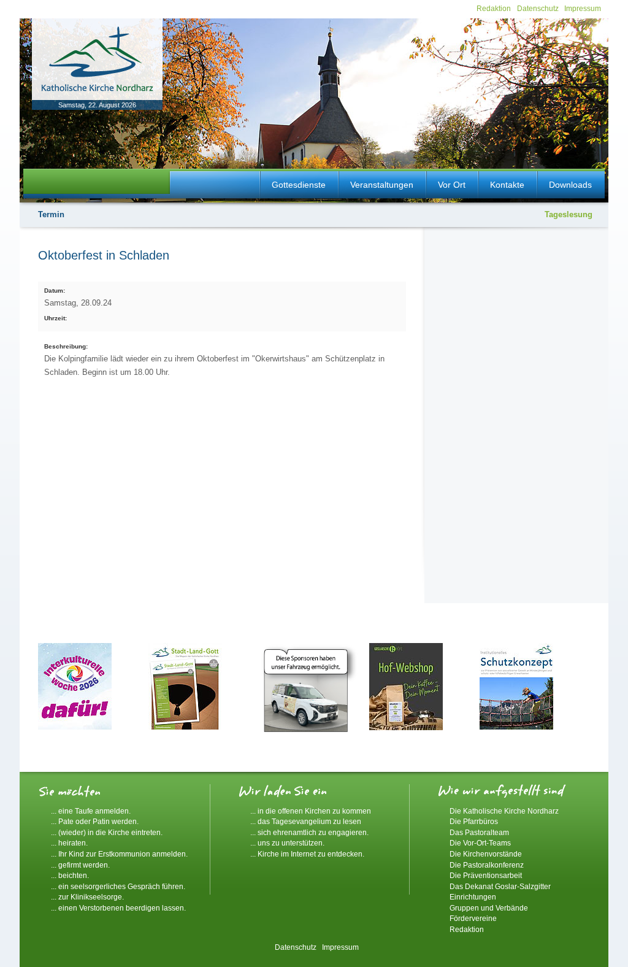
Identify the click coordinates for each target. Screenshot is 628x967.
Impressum (582, 8)
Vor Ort (451, 185)
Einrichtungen (473, 897)
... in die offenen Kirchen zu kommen (310, 811)
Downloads (570, 185)
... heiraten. (69, 843)
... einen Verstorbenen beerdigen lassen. (118, 908)
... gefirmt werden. (80, 865)
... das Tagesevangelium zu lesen (305, 821)
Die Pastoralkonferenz (487, 865)
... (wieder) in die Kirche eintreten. (107, 832)
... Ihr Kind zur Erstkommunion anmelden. (119, 854)
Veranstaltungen (381, 185)
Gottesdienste (299, 185)
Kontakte (507, 185)
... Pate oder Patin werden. (95, 821)
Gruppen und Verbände (489, 908)
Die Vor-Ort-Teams (480, 843)
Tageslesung (568, 214)
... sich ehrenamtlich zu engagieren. (309, 832)
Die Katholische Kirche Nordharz (504, 811)
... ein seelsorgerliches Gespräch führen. (118, 886)
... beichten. (70, 875)
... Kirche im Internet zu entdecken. (307, 854)
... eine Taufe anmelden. (91, 811)
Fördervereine (473, 918)
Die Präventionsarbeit (486, 875)
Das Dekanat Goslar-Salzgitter (500, 886)
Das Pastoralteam (479, 832)
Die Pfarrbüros (474, 821)
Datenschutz (538, 8)
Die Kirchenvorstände (486, 854)
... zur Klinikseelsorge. (87, 897)
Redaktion (494, 8)
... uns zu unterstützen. (287, 843)
